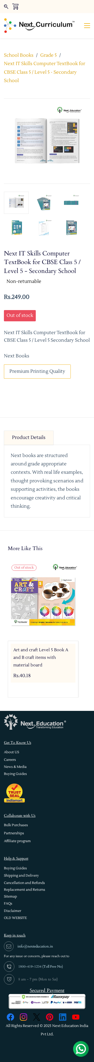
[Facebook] (10, 1017)
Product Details (28, 438)
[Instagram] (23, 1017)
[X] (36, 1017)
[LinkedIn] (62, 1017)
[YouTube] (75, 1017)
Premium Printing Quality (37, 371)
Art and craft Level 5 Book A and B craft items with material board (40, 657)
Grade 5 (48, 55)
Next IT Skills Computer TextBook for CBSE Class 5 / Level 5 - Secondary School (44, 72)
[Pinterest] (49, 1017)
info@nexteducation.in (35, 946)
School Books (18, 55)
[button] (11, 752)
